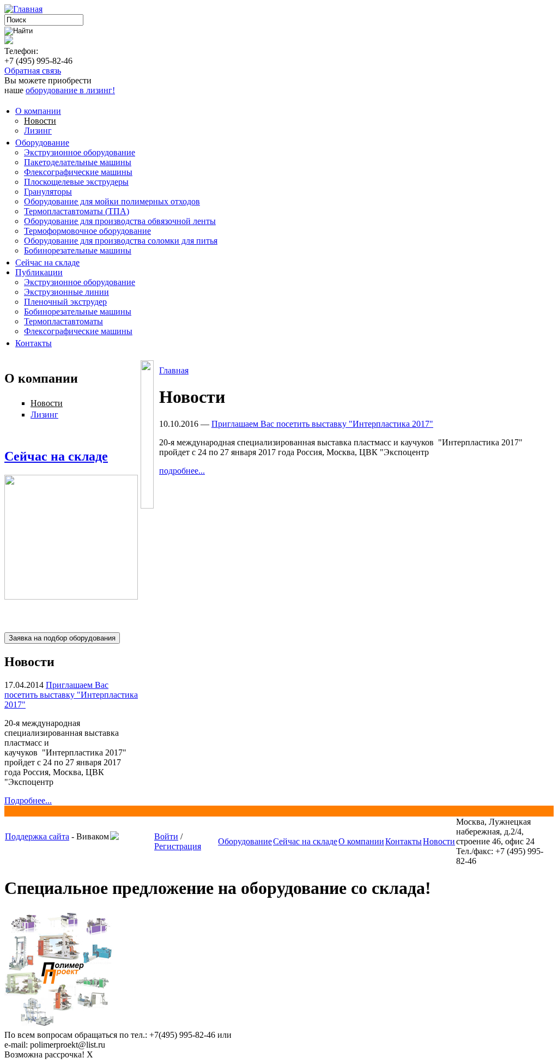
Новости (40, 120)
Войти (166, 836)
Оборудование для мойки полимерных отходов (112, 201)
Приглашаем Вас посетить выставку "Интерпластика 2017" (71, 694)
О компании (38, 111)
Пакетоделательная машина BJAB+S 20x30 (68, 612)
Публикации (39, 272)
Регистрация (177, 846)
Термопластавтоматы (63, 321)
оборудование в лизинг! (70, 90)
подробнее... (182, 470)
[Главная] (23, 9)
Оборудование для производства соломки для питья (120, 240)
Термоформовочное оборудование (87, 230)
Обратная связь (32, 70)
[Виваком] (114, 837)
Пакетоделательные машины (77, 162)
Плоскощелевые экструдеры (76, 181)
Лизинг (38, 130)
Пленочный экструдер (65, 301)
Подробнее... (28, 800)
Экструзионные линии (66, 292)
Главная (174, 370)
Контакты (33, 343)
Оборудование (42, 142)
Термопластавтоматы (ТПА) (76, 211)
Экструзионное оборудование (79, 152)
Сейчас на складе (47, 262)
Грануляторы (48, 191)
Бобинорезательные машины (77, 250)
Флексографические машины (78, 172)
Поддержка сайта (37, 836)
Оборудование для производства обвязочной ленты (120, 221)
